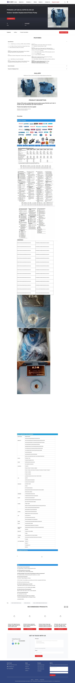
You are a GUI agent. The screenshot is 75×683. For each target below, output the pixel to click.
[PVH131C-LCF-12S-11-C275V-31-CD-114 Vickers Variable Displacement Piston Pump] (58, 17)
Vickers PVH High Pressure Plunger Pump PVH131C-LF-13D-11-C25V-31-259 (14, 625)
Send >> (52, 675)
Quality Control (27, 668)
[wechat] (19, 644)
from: (36, 650)
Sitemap (32, 679)
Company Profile (27, 664)
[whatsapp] (16, 644)
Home (8, 5)
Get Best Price (11, 18)
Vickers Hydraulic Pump (17, 5)
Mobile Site (36, 679)
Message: (37, 638)
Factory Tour (27, 666)
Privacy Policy (42, 679)
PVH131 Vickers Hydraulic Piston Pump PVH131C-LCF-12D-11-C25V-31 (29, 625)
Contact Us (26, 670)
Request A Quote (63, 32)
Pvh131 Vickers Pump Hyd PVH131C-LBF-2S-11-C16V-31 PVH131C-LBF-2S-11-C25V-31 (45, 625)
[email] (13, 644)
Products (11, 5)
